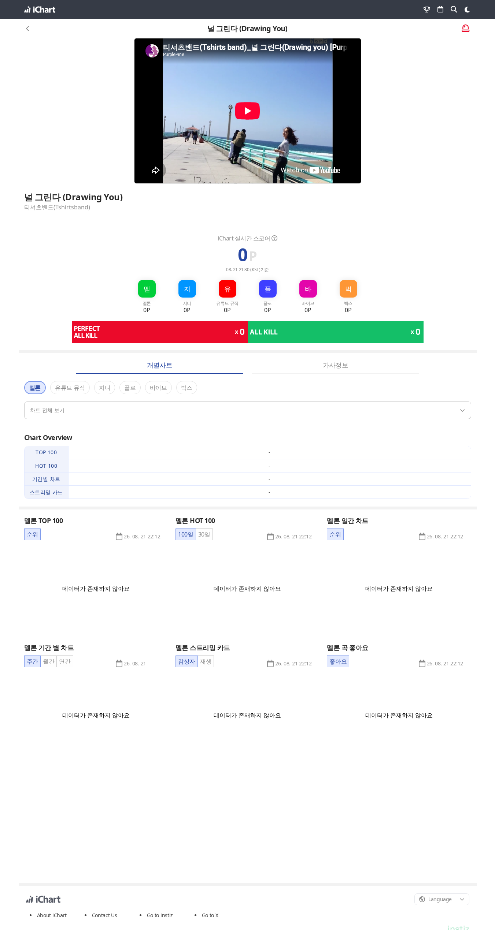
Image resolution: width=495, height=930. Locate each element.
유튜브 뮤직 (70, 388)
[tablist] (32, 534)
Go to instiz (160, 915)
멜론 (35, 388)
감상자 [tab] (186, 661)
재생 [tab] (205, 661)
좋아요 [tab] (338, 661)
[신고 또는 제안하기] (465, 29)
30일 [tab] (204, 534)
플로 (130, 388)
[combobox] (441, 899)
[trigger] (247, 410)
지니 (104, 388)
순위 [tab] (32, 534)
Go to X (210, 915)
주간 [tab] (32, 661)
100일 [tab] (185, 534)
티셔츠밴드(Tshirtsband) (57, 207)
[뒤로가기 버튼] (28, 28)
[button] (142, 536)
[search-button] (454, 9)
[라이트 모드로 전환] (467, 9)
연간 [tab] (64, 661)
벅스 (186, 388)
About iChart (52, 915)
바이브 (158, 388)
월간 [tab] (48, 661)
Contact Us (104, 915)
